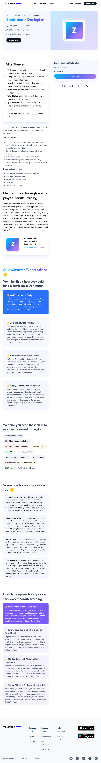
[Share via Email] (71, 86)
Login (31, 731)
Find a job (90, 3)
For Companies (45, 743)
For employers (76, 3)
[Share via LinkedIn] (79, 86)
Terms (24, 758)
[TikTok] (83, 758)
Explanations (46, 736)
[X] (90, 758)
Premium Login (60, 737)
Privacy (37, 758)
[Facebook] (71, 758)
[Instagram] (77, 758)
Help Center (61, 731)
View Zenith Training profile (34, 248)
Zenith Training (60, 67)
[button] (63, 86)
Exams (44, 731)
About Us (32, 741)
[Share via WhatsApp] (87, 86)
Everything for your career (44, 4)
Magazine (45, 749)
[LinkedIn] (96, 758)
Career (31, 736)
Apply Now (13, 40)
